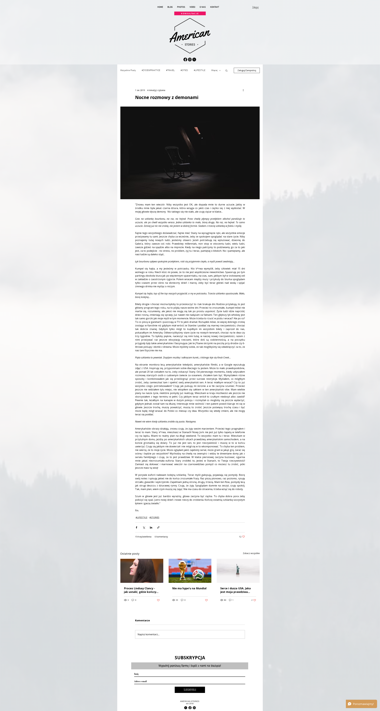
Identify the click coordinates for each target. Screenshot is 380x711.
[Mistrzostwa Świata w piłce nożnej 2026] (190, 571)
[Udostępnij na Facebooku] (136, 527)
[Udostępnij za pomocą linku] (158, 527)
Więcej (214, 70)
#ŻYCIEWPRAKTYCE (151, 70)
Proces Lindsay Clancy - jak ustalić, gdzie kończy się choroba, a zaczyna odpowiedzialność (140, 590)
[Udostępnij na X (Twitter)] (143, 527)
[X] (194, 59)
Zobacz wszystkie (251, 553)
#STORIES (154, 517)
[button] (226, 70)
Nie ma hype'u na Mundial (189, 588)
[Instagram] (190, 59)
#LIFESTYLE (199, 70)
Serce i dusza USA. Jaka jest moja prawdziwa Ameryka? (235, 590)
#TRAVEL (170, 70)
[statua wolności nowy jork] (238, 571)
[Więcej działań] (243, 90)
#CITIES (184, 70)
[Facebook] (185, 59)
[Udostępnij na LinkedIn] (151, 527)
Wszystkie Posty (128, 70)
